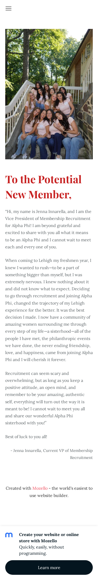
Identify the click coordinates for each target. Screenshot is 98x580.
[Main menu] (8, 8)
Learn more (49, 567)
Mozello (40, 488)
